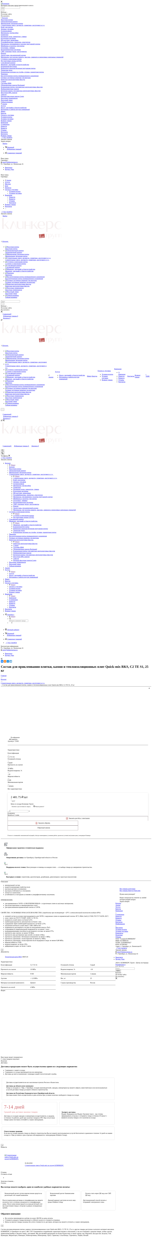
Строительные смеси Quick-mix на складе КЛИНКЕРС (44, 1165)
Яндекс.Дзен (9, 169)
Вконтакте (8, 167)
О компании (119, 914)
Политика (119, 935)
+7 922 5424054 (6, 137)
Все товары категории (127, 889)
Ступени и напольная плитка (23, 515)
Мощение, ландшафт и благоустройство (27, 525)
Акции (117, 905)
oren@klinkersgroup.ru (10, 162)
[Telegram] (11, 661)
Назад (13, 465)
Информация (120, 924)
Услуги (11, 573)
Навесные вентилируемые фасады (25, 543)
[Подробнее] (149, 688)
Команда (12, 199)
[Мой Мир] (8, 661)
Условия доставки (15, 193)
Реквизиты (119, 933)
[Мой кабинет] (2, 412)
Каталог (12, 467)
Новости (12, 197)
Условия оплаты (14, 191)
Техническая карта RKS (13, 957)
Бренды (118, 909)
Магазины (119, 927)
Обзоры (118, 937)
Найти (118, 970)
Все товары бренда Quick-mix (130, 890)
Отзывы (12, 201)
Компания (12, 598)
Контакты (12, 203)
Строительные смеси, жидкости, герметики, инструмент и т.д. (35, 478)
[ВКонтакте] (2, 661)
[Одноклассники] (5, 661)
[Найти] (2, 10)
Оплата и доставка (15, 586)
